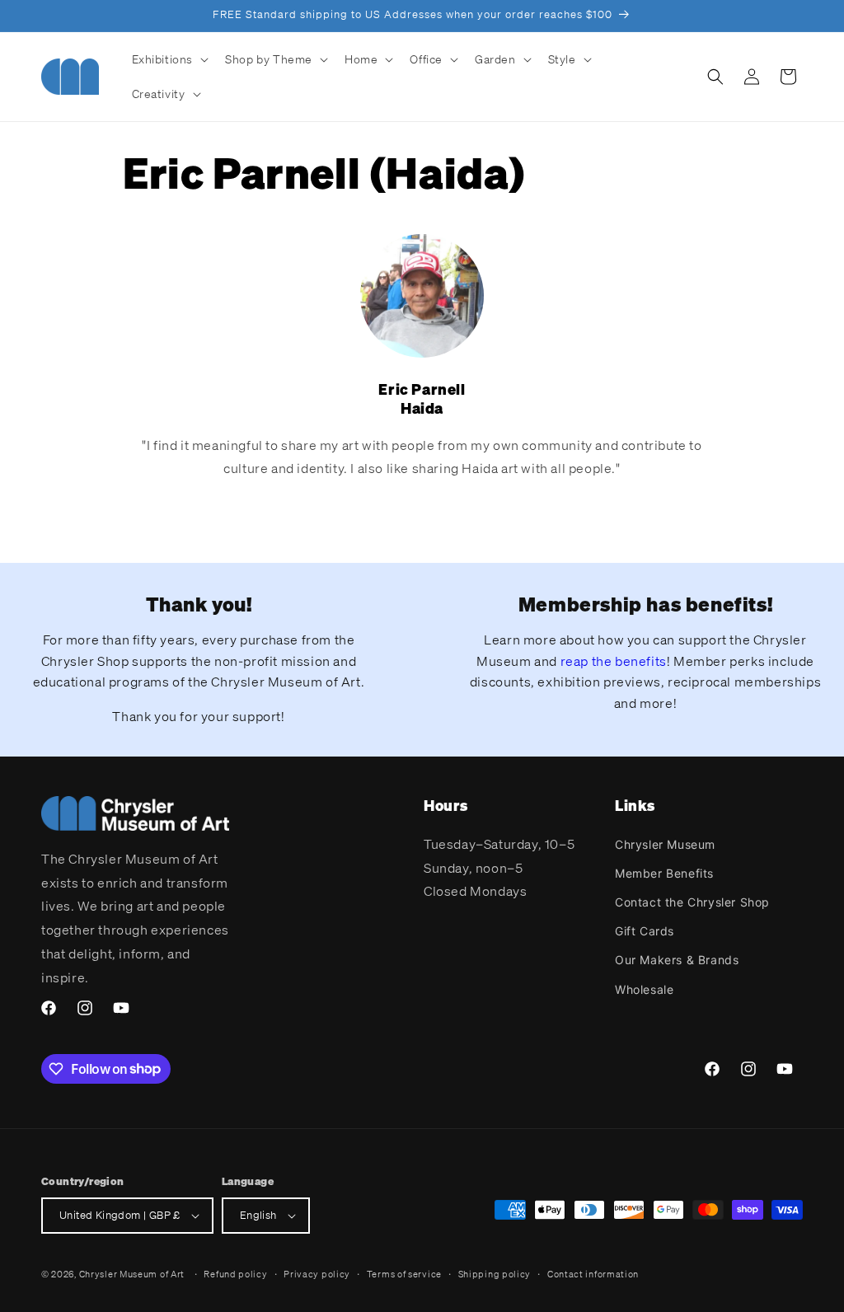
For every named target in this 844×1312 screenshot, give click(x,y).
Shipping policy (495, 1274)
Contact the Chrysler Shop (692, 902)
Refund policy (235, 1274)
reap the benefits (613, 661)
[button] (169, 59)
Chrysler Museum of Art (132, 1274)
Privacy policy (317, 1274)
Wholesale (644, 989)
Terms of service (404, 1274)
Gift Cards (644, 931)
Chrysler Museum (665, 844)
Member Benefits (664, 873)
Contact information (593, 1274)
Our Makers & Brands (676, 960)
